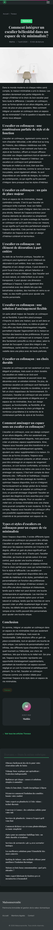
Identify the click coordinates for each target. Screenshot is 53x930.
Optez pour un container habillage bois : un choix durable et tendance (24, 836)
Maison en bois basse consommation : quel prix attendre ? (26, 869)
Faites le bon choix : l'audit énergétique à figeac (26, 788)
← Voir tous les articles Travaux (16, 733)
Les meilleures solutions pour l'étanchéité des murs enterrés (25, 852)
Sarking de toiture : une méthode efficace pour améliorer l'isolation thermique (25, 860)
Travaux (14, 14)
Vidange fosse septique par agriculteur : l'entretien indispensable (23, 772)
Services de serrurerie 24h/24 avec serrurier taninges (25, 844)
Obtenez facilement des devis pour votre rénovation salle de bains (23, 764)
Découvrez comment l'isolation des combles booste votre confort (24, 794)
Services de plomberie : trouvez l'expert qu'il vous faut (25, 819)
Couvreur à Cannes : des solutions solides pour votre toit (26, 811)
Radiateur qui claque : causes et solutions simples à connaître (23, 780)
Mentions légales (18, 915)
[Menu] (48, 2)
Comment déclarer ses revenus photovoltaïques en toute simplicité (26, 827)
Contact (31, 915)
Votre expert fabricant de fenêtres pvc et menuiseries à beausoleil (23, 877)
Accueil (6, 14)
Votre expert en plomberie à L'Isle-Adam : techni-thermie (24, 802)
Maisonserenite (11, 902)
